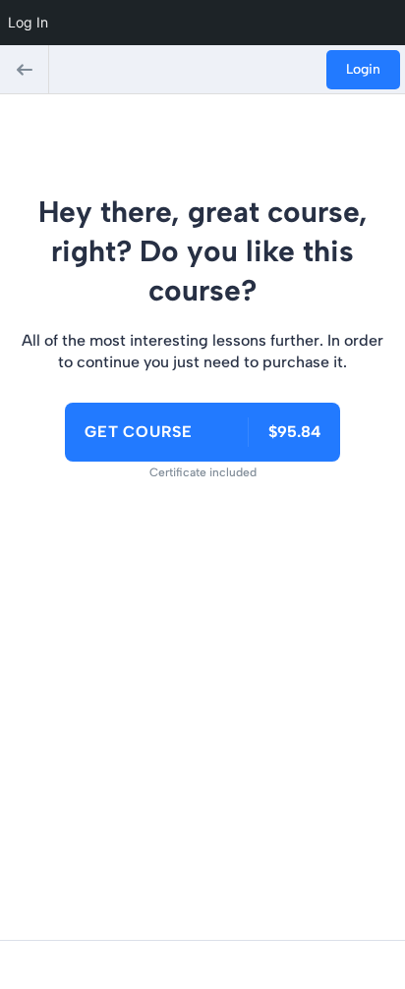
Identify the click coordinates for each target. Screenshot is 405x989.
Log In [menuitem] (28, 22)
